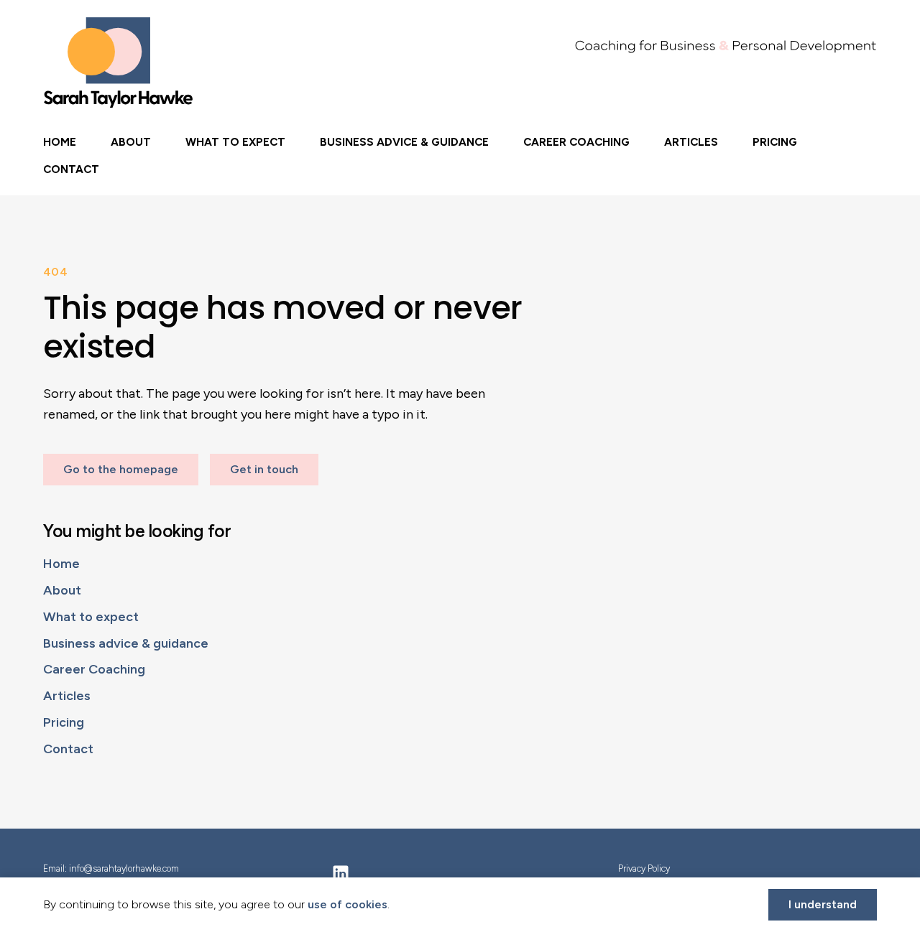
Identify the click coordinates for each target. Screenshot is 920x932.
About (131, 142)
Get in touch (264, 469)
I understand (822, 904)
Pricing (775, 142)
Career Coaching (576, 142)
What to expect (235, 142)
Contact (71, 169)
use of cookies (347, 904)
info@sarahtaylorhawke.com (124, 868)
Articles (691, 142)
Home (59, 142)
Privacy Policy (644, 868)
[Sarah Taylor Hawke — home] (118, 62)
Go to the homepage (120, 469)
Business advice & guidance (404, 142)
